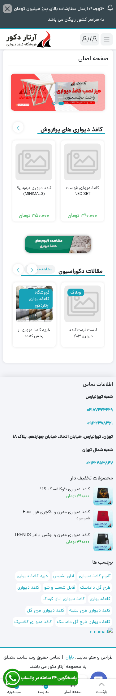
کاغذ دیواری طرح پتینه (89, 610)
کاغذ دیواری (28, 587)
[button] (61, 103)
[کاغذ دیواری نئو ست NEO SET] (82, 162)
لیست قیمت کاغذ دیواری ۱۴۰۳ (83, 333)
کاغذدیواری (100, 599)
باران (70, 657)
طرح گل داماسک (95, 587)
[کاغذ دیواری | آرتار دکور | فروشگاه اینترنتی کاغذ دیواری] (28, 38)
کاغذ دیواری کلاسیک (33, 622)
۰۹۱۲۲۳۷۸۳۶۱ (100, 423)
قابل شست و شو (59, 587)
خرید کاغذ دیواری (32, 576)
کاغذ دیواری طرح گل (45, 610)
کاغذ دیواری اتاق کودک (64, 599)
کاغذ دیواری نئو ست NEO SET (82, 191)
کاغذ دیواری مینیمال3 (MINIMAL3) (33, 191)
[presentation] (18, 127)
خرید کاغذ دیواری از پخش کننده (34, 333)
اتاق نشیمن (63, 576)
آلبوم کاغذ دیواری (94, 576)
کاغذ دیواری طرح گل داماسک (83, 622)
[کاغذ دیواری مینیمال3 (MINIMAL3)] (33, 162)
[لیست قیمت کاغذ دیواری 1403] (82, 304)
